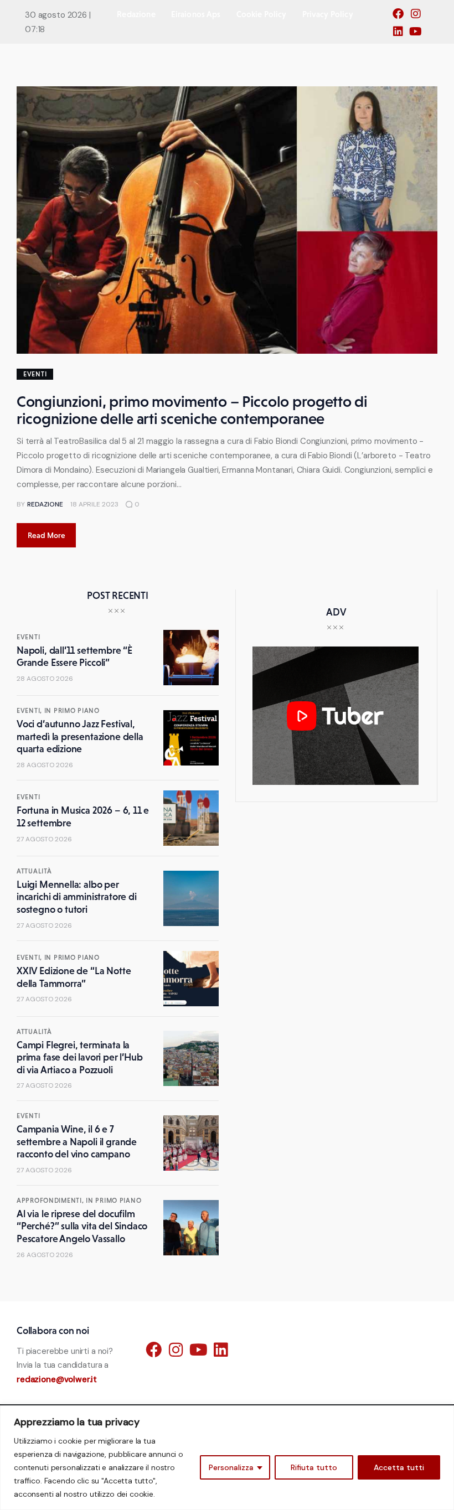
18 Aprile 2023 (94, 504)
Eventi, (30, 711)
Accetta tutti (399, 1467)
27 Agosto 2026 (44, 839)
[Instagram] (418, 17)
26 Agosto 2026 (45, 1254)
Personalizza (231, 1467)
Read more (46, 535)
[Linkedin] (401, 35)
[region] (227, 1457)
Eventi (35, 374)
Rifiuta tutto (314, 1467)
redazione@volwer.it (57, 1379)
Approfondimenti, (51, 1200)
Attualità (34, 871)
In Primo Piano (72, 711)
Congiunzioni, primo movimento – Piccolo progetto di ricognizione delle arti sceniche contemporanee (192, 409)
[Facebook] (401, 17)
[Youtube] (418, 35)
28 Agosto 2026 (45, 678)
